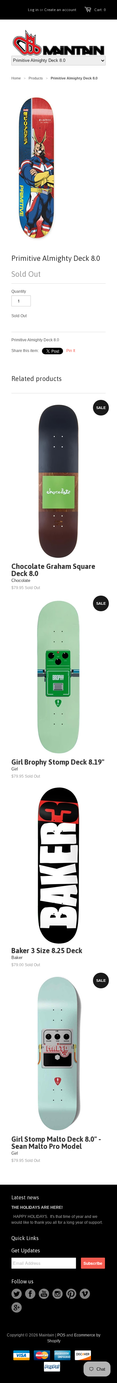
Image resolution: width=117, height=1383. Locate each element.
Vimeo (85, 1294)
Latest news (25, 1197)
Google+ (16, 1307)
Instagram (57, 1294)
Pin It (70, 350)
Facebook (30, 1294)
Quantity (18, 291)
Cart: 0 (100, 9)
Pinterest (71, 1294)
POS (61, 1335)
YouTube (44, 1294)
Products (36, 78)
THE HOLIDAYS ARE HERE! (37, 1207)
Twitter (16, 1294)
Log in (33, 9)
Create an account (60, 9)
